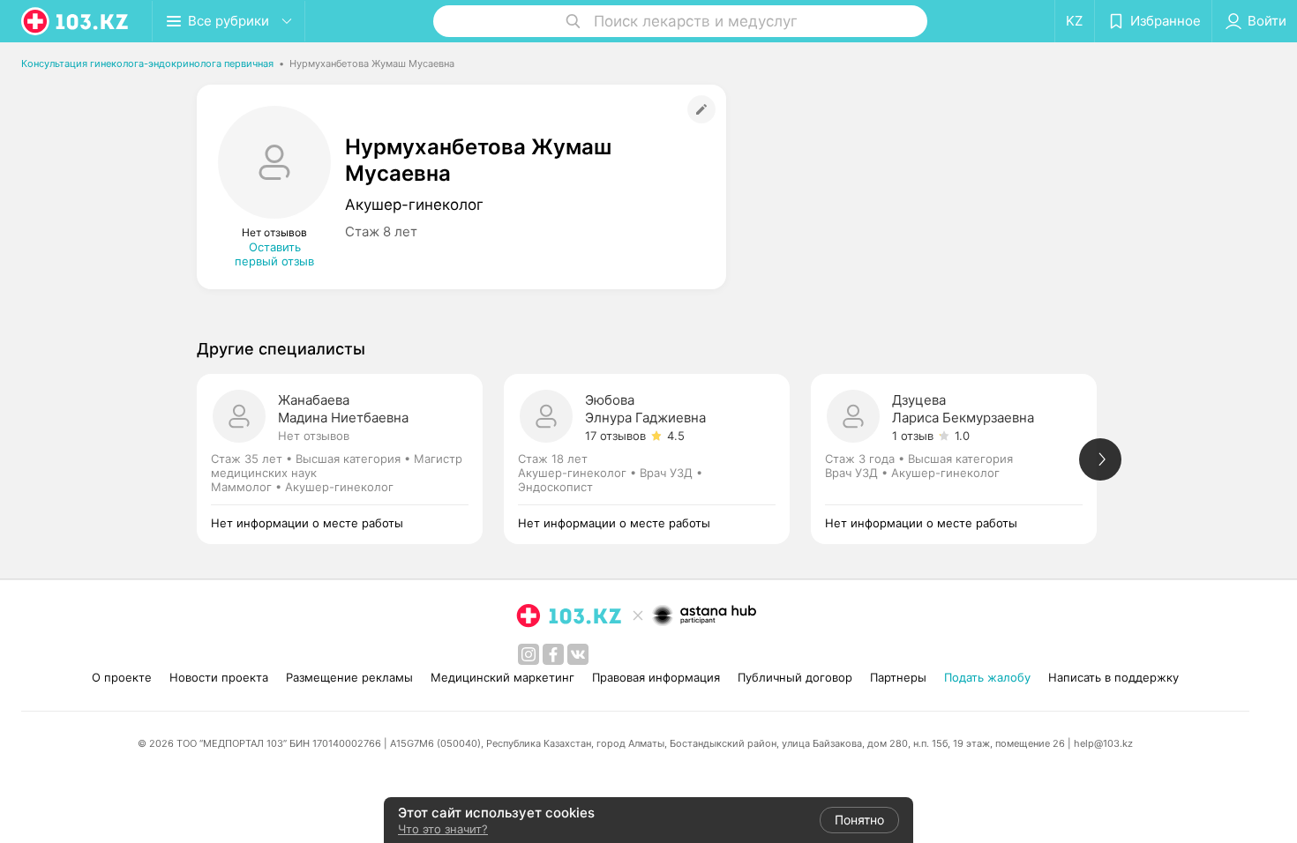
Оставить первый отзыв (274, 254)
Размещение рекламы (349, 677)
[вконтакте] (578, 654)
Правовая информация (656, 677)
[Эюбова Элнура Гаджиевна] (657, 459)
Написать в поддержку (1113, 677)
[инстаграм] (528, 654)
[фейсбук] (553, 654)
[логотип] (76, 21)
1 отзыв (912, 436)
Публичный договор (795, 677)
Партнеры (898, 677)
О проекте (122, 677)
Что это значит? (443, 829)
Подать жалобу (987, 677)
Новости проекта (218, 677)
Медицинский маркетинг (502, 677)
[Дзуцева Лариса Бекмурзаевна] (964, 459)
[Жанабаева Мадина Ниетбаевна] (350, 459)
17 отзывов (615, 436)
